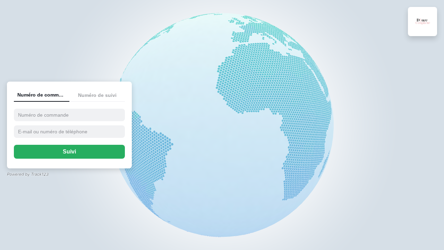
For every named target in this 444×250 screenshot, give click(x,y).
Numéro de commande (43, 95)
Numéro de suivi (97, 95)
